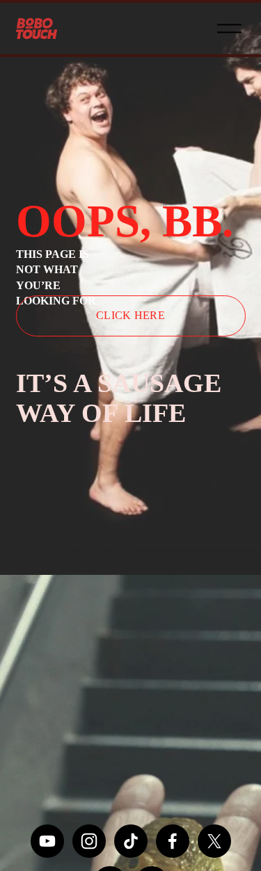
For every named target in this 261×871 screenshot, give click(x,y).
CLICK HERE (130, 315)
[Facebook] (172, 841)
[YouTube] (47, 841)
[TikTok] (131, 841)
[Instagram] (89, 841)
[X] (214, 841)
